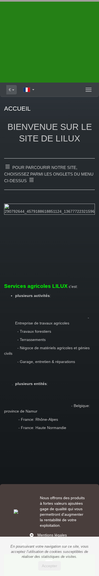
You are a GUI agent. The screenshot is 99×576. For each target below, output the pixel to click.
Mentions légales (52, 535)
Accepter (49, 566)
